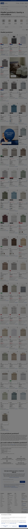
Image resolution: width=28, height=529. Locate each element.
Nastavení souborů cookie (5, 526)
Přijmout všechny (22, 526)
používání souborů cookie (13, 523)
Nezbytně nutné (14, 526)
